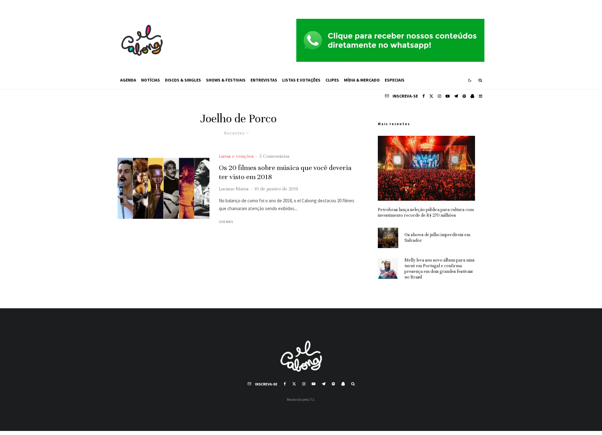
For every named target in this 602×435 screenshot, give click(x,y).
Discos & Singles (183, 80)
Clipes (332, 80)
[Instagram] (439, 96)
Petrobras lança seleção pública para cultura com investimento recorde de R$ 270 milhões (426, 212)
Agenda (128, 80)
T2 (312, 399)
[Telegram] (456, 96)
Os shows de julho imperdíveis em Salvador (437, 237)
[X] (431, 96)
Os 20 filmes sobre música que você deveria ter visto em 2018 (285, 172)
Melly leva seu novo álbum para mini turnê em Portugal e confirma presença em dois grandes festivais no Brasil (439, 268)
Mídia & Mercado (362, 80)
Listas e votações (301, 80)
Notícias (150, 80)
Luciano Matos (234, 189)
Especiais (394, 80)
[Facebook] (423, 96)
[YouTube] (447, 96)
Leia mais (226, 222)
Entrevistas (264, 80)
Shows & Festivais (226, 80)
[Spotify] (464, 96)
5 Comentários (274, 156)
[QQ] (472, 96)
